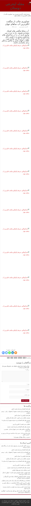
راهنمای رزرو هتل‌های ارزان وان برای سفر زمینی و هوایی (16, 480)
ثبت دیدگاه (14, 26)
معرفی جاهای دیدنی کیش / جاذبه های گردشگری (18, 418)
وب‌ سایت (26, 394)
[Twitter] (6, 352)
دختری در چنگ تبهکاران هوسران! (22, 437)
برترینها (20, 357)
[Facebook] (3, 352)
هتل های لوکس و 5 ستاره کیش (22, 415)
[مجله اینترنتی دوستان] (15, 5)
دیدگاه (27, 369)
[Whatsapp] (9, 352)
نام (28, 384)
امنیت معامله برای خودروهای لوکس (21, 470)
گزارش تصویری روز (18, 14)
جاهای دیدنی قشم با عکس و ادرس (21, 424)
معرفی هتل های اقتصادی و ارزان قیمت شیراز (18, 426)
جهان (16, 357)
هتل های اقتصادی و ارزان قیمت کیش (21, 409)
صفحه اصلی (26, 14)
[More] (15, 352)
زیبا (8, 357)
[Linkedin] (12, 352)
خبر (12, 357)
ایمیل (27, 389)
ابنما (24, 357)
